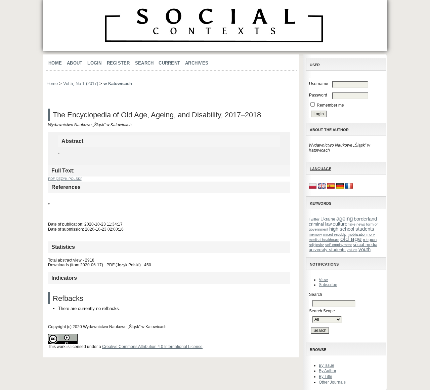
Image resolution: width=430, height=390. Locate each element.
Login (94, 63)
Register (118, 63)
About (74, 63)
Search (144, 63)
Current (169, 63)
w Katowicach (117, 83)
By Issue (326, 365)
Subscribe (328, 284)
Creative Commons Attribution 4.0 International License (152, 346)
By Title (325, 376)
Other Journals (332, 382)
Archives (196, 63)
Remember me (330, 105)
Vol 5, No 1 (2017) (80, 83)
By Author (327, 370)
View (323, 279)
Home (55, 63)
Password (318, 95)
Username (318, 83)
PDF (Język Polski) (65, 179)
